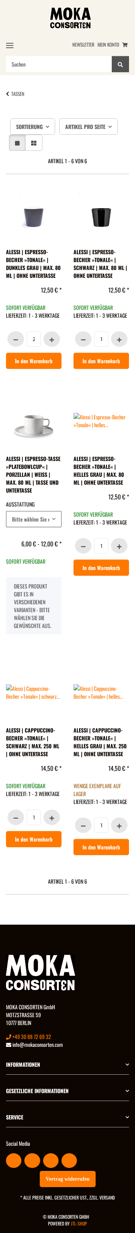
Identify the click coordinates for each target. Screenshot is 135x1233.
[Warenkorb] (125, 44)
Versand (107, 1197)
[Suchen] (120, 64)
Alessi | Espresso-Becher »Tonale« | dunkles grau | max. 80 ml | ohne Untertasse (33, 263)
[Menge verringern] (16, 339)
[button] (17, 143)
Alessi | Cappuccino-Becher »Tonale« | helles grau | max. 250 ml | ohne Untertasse (100, 742)
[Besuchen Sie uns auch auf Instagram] (69, 1160)
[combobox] (34, 519)
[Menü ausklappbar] (10, 45)
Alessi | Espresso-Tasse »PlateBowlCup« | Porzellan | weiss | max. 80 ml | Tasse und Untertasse (33, 474)
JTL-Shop (79, 1223)
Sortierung (29, 126)
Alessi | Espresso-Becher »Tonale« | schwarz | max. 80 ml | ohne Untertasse (100, 263)
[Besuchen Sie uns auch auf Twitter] (32, 1160)
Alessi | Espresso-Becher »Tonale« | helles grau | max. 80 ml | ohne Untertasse (99, 470)
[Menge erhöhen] (52, 339)
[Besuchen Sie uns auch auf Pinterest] (50, 1160)
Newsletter (83, 44)
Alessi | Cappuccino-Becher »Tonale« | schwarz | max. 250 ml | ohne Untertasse (32, 742)
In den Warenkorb (33, 361)
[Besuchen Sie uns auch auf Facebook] (13, 1160)
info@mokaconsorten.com (37, 1044)
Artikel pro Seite (85, 126)
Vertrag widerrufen (68, 1179)
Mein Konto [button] (108, 44)
